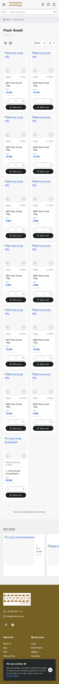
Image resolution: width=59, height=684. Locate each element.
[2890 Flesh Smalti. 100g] (16, 383)
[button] (8, 70)
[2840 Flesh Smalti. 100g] (43, 126)
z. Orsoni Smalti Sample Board (13, 472)
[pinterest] (12, 625)
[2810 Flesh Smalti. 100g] (16, 62)
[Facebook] (6, 625)
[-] (8, 101)
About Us (8, 637)
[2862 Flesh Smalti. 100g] (43, 255)
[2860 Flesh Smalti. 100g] (43, 191)
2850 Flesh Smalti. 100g (14, 212)
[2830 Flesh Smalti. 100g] (16, 126)
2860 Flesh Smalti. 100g (41, 212)
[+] (23, 101)
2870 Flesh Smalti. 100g (14, 341)
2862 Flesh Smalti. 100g (41, 277)
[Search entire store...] (54, 12)
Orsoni (8, 77)
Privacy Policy (12, 675)
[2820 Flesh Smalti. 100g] (43, 62)
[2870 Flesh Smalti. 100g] (16, 319)
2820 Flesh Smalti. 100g (41, 84)
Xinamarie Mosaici (13, 462)
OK (50, 669)
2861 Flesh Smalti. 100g (14, 277)
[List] (10, 43)
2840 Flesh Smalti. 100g (41, 148)
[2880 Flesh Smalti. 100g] (43, 319)
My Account (37, 637)
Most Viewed (9, 528)
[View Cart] (54, 4)
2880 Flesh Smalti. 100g (41, 341)
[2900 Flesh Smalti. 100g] (43, 383)
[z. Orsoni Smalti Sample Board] (16, 448)
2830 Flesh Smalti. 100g (14, 148)
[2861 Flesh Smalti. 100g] (16, 255)
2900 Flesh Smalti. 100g (41, 405)
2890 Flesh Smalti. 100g (14, 405)
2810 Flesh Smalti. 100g (14, 84)
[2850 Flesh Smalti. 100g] (16, 191)
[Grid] (5, 43)
